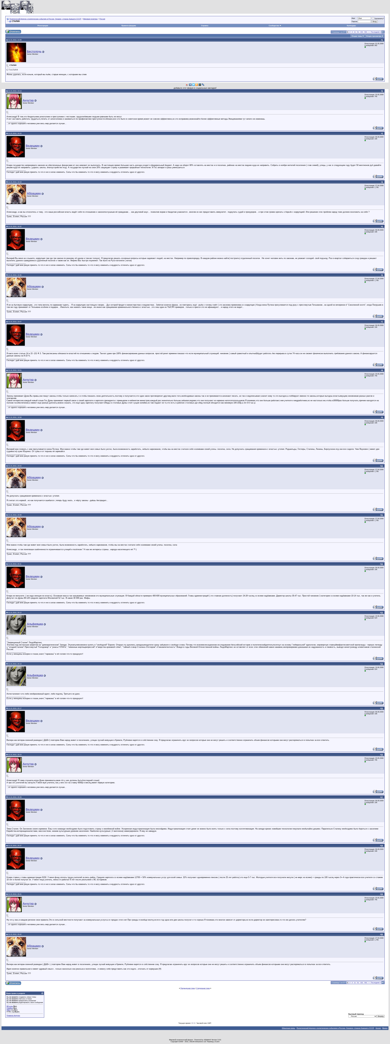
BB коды (10, 1006)
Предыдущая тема (187, 988)
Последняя (376, 32)
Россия (102, 19)
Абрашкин (34, 193)
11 (355, 32)
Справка (204, 25)
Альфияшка (35, 623)
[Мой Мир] (200, 85)
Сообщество (274, 25)
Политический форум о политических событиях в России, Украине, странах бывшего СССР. (45, 19)
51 (358, 32)
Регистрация (42, 25)
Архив (378, 1028)
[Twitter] (193, 85)
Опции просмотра (373, 36)
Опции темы (357, 36)
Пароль (354, 21)
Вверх (385, 1028)
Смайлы (10, 1008)
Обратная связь (288, 1028)
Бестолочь (34, 51)
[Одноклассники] (196, 85)
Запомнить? (379, 18)
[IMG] (9, 1010)
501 (365, 32)
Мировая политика (90, 19)
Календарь (351, 25)
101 (361, 32)
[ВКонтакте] (190, 85)
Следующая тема (203, 988)
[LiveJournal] (203, 85)
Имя (353, 18)
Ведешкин (33, 145)
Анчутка (28, 100)
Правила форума (128, 25)
